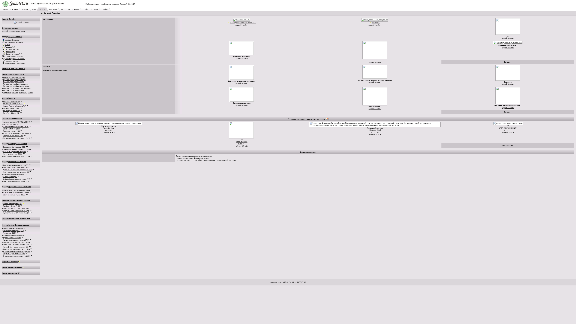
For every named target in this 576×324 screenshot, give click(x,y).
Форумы (25, 9)
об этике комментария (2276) (14, 195)
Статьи (15, 9)
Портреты (7, 92)
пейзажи (15, 92)
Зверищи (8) (10, 51)
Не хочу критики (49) (11, 124)
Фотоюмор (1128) (9, 233)
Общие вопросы (15, 118)
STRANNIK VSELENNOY (508, 128)
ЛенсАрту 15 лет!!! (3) (11, 111)
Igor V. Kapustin (241, 141)
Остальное (25, 200)
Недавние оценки (11, 61)
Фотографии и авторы (17, 144)
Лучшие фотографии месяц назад (16, 86)
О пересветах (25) (10, 177)
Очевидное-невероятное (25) (14, 235)
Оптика (18, 200)
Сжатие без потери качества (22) (15, 165)
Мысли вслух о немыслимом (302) (16, 190)
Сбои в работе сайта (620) (13, 228)
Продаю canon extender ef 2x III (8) (16, 211)
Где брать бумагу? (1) (11, 206)
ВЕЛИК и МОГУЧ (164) (11, 129)
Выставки (53, 9)
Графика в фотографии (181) (14, 174)
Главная (5, 9)
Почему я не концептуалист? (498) (16, 242)
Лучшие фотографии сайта (13, 90)
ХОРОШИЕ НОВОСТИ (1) (13, 104)
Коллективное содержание (15, 63)
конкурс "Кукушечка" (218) (13, 136)
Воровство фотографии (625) (14, 147)
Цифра (5, 200)
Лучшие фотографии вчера (13, 82)
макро (30, 92)
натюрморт (23, 92)
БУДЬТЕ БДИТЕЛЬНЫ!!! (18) (14, 254)
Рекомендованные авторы (15, 59)
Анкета (7, 45)
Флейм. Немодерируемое (18, 225)
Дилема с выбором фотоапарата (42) (17, 170)
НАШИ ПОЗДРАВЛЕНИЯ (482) (14, 152)
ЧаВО (95, 9)
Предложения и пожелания (19, 187)
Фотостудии (65, 9)
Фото (34, 9)
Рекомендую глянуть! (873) (13, 231)
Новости (11, 98)
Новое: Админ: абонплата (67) (14, 106)
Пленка (11, 200)
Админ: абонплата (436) (12, 237)
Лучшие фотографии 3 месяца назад (17, 88)
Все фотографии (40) (14, 54)
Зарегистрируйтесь (183, 160)
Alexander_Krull (108, 128)
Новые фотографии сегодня (14, 77)
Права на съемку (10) (11, 131)
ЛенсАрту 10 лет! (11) (11, 113)
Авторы (42, 9)
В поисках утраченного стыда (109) (16, 251)
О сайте (105, 9)
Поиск (76, 9)
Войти (86, 9)
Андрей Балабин (15, 37)
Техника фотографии (17, 162)
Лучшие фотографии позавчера (15, 84)
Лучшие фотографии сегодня (14, 80)
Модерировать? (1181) (11, 108)
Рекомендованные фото (14, 56)
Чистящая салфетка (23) (12, 204)
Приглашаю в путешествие (19, 218)
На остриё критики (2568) (12, 154)
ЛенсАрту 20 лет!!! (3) (11, 101)
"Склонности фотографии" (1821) (15, 127)
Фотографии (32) (12, 49)
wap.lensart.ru (106, 4)
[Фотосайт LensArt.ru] (34, 7)
